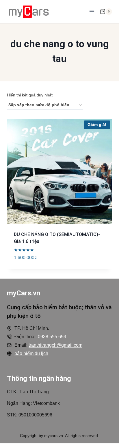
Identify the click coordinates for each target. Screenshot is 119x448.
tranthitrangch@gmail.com (55, 345)
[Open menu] (91, 11)
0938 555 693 (52, 336)
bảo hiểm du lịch (31, 353)
